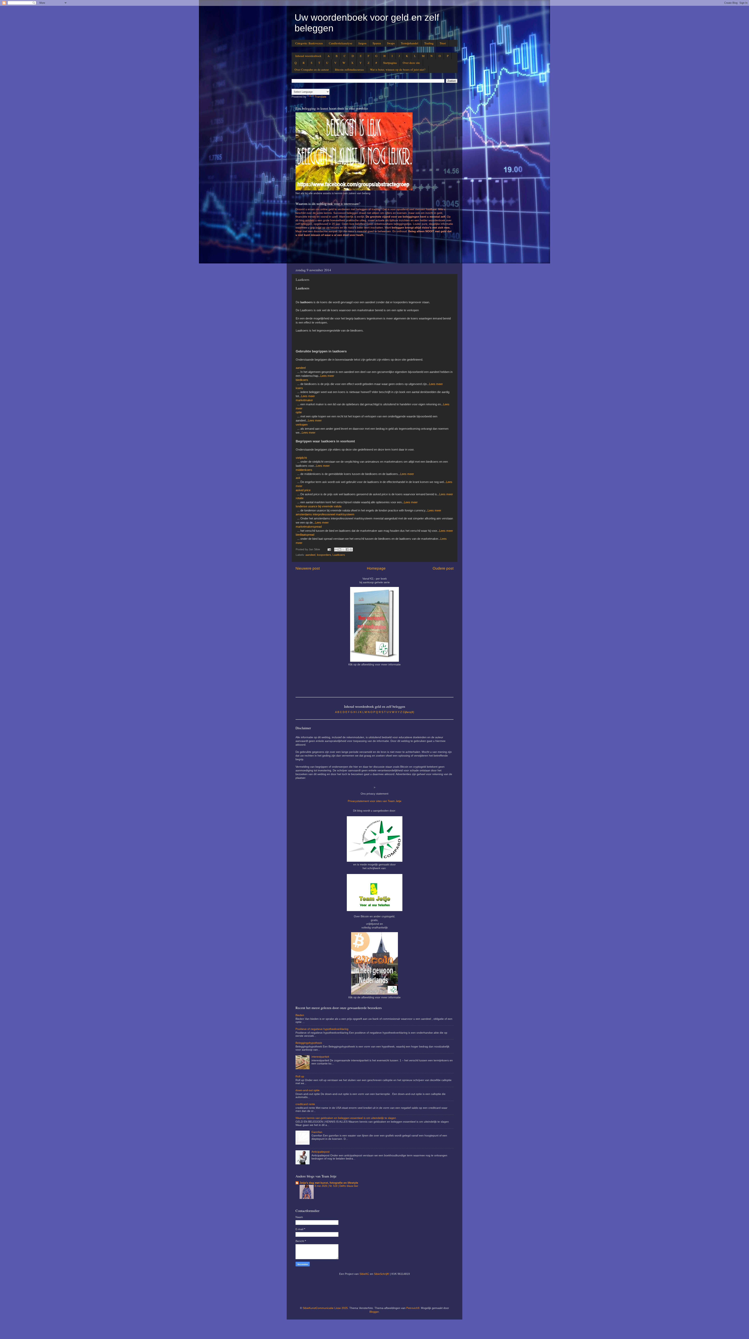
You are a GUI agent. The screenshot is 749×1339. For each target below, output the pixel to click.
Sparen (377, 43)
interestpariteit (320, 1056)
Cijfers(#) (408, 712)
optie (299, 412)
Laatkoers (339, 554)
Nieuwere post (308, 568)
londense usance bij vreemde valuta (318, 506)
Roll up (300, 1076)
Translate (320, 96)
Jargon (362, 43)
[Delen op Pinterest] (351, 549)
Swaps (391, 43)
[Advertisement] (367, 252)
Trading (429, 43)
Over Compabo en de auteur (312, 69)
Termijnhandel (409, 43)
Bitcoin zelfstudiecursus (349, 69)
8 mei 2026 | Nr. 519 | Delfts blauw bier (336, 1185)
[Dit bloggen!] (340, 549)
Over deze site (411, 63)
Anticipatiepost (320, 1151)
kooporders (324, 554)
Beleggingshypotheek (309, 1042)
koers (299, 388)
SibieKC (364, 1273)
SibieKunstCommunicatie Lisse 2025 (325, 1308)
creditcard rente (305, 1104)
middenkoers (304, 469)
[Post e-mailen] (329, 549)
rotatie (300, 498)
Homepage (376, 568)
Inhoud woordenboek (308, 56)
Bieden (300, 1015)
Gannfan (316, 1132)
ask (298, 477)
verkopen (302, 424)
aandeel (301, 367)
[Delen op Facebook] (347, 549)
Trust (443, 43)
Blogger (374, 1311)
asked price (303, 490)
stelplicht (301, 457)
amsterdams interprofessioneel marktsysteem (325, 514)
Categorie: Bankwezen (309, 43)
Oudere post (443, 568)
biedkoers (302, 379)
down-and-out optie (307, 1090)
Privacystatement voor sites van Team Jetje (374, 801)
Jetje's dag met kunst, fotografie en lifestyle (329, 1182)
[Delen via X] (343, 549)
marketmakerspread (309, 526)
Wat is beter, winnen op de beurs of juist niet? (397, 69)
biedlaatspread (305, 534)
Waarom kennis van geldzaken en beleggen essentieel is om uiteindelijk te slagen (346, 1118)
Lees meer (327, 375)
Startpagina (390, 63)
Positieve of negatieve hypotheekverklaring (322, 1029)
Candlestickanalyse (340, 43)
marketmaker (304, 400)
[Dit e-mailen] (336, 549)
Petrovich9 (412, 1308)
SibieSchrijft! (381, 1273)
